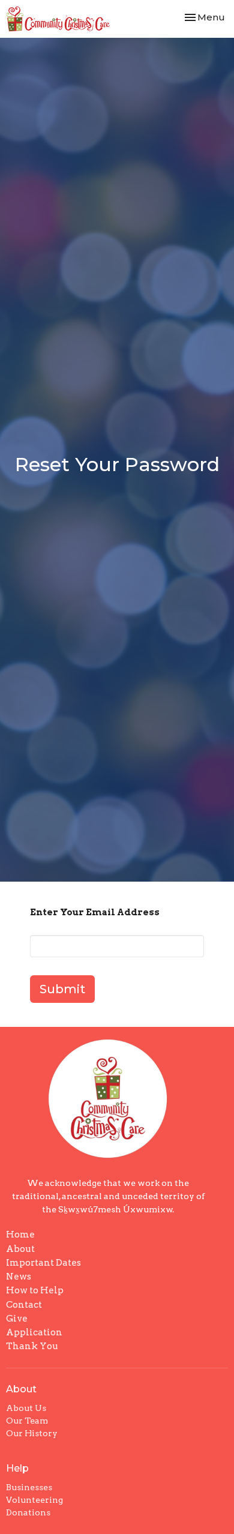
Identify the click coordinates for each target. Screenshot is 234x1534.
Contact (24, 1304)
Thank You (32, 1346)
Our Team (27, 1420)
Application (34, 1332)
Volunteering (34, 1500)
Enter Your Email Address (95, 912)
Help (17, 1468)
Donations (28, 1512)
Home (20, 1234)
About (20, 1249)
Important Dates (43, 1262)
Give (17, 1318)
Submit (62, 989)
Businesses (29, 1487)
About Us (26, 1408)
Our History (32, 1433)
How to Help (35, 1290)
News (18, 1276)
